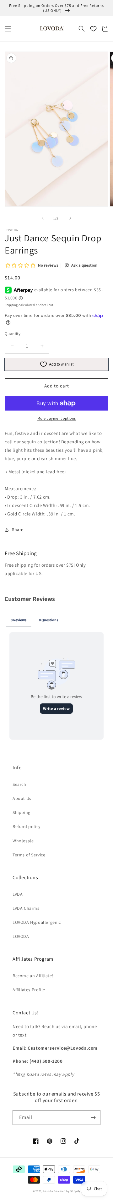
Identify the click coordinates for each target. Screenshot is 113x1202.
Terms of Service (29, 855)
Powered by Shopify (67, 1191)
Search (19, 784)
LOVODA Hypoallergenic (37, 922)
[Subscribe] (93, 1117)
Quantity (12, 333)
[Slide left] (43, 218)
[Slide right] (70, 218)
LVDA (18, 894)
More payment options (56, 418)
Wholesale (23, 841)
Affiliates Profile (29, 990)
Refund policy (26, 826)
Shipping (11, 305)
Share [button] (18, 529)
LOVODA (21, 936)
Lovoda (48, 1191)
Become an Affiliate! (33, 975)
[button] (8, 29)
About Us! (23, 798)
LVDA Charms (26, 908)
